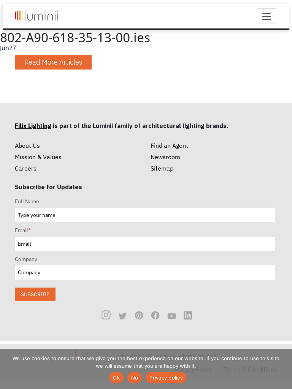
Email (22, 230)
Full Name (27, 201)
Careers (25, 168)
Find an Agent (169, 145)
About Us (27, 145)
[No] (282, 369)
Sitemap (162, 168)
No (134, 378)
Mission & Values (38, 157)
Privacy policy (166, 378)
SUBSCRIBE (35, 294)
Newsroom (165, 157)
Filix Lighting (33, 126)
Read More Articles (53, 62)
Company (26, 259)
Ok (116, 378)
